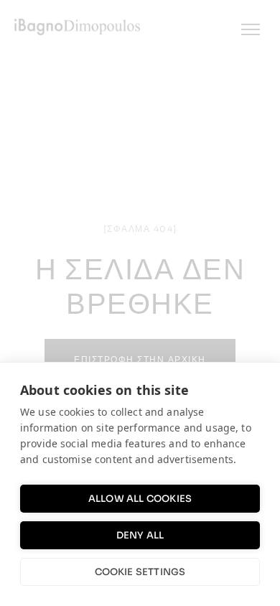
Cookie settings (140, 572)
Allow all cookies (140, 499)
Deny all (140, 535)
